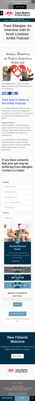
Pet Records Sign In (17, 313)
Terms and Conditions (17, 386)
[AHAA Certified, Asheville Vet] (17, 269)
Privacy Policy (29, 388)
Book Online (20, 7)
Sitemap (20, 389)
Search (16, 389)
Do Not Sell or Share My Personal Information (14, 388)
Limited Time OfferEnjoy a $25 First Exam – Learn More (16, 20)
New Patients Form (9, 192)
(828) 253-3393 (18, 3)
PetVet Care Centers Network (19, 395)
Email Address (17, 296)
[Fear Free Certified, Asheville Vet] (17, 285)
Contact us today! (13, 170)
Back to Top (26, 389)
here (17, 321)
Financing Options (9, 207)
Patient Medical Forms (10, 197)
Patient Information (10, 186)
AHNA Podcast (8, 218)
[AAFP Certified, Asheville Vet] (17, 277)
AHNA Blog (6, 213)
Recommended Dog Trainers (12, 202)
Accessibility (10, 389)
